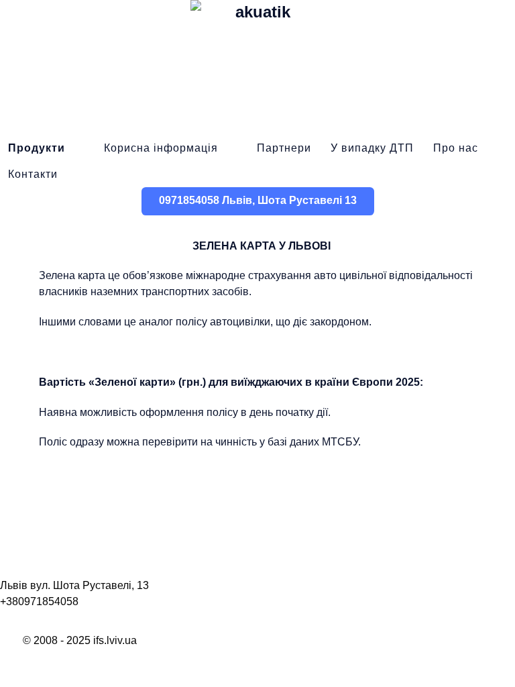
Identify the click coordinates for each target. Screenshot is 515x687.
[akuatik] (257, 67)
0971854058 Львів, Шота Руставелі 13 (258, 200)
